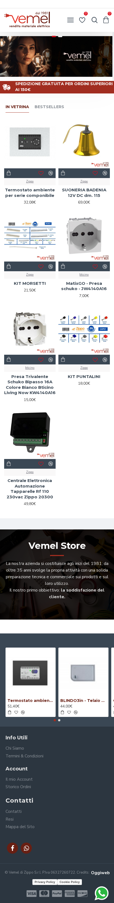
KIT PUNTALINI (84, 376)
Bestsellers (49, 107)
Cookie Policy (69, 882)
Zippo (29, 181)
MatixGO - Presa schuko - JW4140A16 (84, 286)
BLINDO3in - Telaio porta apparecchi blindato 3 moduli (83, 700)
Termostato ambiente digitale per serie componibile (30, 700)
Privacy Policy (45, 882)
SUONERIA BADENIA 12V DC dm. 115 (84, 192)
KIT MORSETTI (30, 283)
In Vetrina (17, 107)
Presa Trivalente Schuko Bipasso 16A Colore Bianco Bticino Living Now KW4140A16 (30, 384)
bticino (84, 275)
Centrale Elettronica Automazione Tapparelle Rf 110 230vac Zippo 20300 (30, 488)
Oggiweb (100, 873)
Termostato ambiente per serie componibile (30, 192)
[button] (55, 720)
